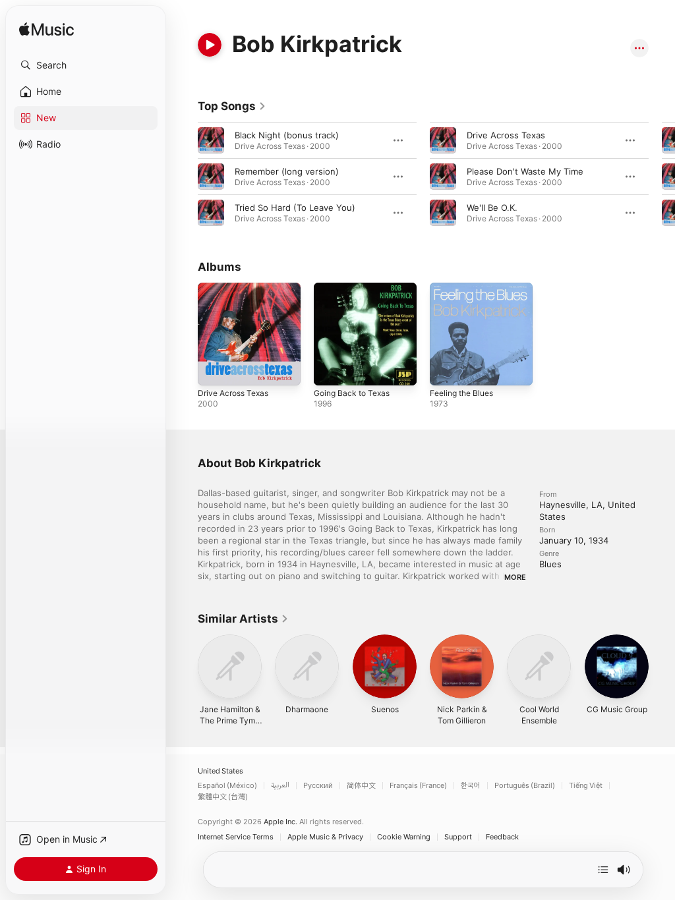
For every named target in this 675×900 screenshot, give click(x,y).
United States (220, 771)
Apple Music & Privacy (325, 837)
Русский (318, 785)
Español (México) (227, 785)
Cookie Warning (403, 837)
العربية (280, 785)
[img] (46, 30)
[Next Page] (662, 176)
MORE (515, 577)
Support (458, 837)
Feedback (502, 837)
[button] (86, 65)
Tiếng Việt (585, 785)
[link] (232, 106)
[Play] (209, 45)
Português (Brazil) (524, 785)
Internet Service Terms (236, 837)
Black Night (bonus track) (287, 135)
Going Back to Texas (352, 393)
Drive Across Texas (506, 135)
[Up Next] (603, 869)
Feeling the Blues (461, 393)
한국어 (471, 785)
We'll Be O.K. (492, 207)
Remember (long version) (287, 171)
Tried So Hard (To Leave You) (295, 207)
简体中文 (361, 785)
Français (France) (418, 785)
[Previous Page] (184, 176)
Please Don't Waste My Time (525, 171)
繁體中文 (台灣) (223, 797)
